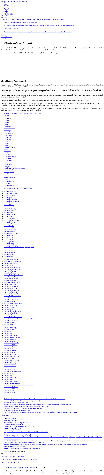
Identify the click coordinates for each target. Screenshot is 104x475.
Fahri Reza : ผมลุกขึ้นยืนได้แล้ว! (12, 430)
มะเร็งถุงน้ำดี (7, 151)
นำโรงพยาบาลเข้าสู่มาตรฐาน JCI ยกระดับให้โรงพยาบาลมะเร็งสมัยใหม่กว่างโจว (25, 408)
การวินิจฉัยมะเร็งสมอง (10, 280)
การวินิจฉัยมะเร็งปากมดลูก (11, 259)
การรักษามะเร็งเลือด (9, 390)
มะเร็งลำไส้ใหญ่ (8, 135)
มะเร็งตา (6, 175)
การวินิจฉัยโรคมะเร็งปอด (10, 263)
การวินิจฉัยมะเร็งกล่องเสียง (11, 320)
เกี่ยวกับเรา (34, 22)
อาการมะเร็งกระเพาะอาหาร (11, 201)
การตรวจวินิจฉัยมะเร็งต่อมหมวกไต (13, 317)
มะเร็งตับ (6, 124)
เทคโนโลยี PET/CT (39, 442)
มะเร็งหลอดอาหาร (9, 139)
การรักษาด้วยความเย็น (28, 25)
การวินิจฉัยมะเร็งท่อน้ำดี (10, 292)
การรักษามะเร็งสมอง (9, 348)
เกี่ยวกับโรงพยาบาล (10, 19)
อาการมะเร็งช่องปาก (9, 252)
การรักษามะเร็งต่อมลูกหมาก (11, 335)
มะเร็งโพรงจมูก (8, 158)
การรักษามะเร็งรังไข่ (9, 392)
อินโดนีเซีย (12, 448)
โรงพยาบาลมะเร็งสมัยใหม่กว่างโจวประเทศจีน (13, 456)
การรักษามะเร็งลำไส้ (9, 369)
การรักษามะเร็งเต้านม (9, 329)
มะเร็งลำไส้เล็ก (8, 160)
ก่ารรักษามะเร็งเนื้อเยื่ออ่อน (11, 387)
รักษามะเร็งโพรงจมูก (9, 358)
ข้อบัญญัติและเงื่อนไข (24, 459)
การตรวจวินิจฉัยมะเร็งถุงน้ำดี (11, 294)
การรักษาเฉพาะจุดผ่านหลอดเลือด (13, 25)
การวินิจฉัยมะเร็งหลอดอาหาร (11, 286)
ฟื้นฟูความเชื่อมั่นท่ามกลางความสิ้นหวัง (14, 424)
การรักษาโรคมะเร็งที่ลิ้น (10, 354)
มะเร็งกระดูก (7, 130)
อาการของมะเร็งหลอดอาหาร (11, 220)
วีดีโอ (16, 28)
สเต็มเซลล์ (57, 25)
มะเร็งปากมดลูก (8, 118)
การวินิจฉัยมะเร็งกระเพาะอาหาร (12, 269)
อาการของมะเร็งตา (9, 237)
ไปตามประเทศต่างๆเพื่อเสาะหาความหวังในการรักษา (18, 422)
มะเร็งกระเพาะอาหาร (9, 128)
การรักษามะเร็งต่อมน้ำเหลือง (11, 343)
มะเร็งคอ (6, 149)
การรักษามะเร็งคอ (9, 373)
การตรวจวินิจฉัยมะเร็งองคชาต (12, 282)
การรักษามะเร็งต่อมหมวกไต (11, 381)
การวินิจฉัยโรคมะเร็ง (15, 188)
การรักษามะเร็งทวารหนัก (10, 377)
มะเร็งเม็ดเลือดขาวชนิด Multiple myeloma (14, 168)
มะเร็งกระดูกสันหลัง (9, 172)
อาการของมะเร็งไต (9, 241)
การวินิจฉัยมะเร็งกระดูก (10, 271)
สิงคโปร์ (23, 448)
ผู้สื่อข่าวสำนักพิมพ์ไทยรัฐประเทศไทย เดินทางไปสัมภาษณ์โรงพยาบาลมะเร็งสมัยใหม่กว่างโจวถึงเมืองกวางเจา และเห (34, 399)
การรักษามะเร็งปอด (9, 331)
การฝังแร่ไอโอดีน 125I (40, 25)
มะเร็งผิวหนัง (7, 131)
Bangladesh (6, 9)
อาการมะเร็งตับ (8, 197)
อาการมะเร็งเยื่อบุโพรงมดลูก (11, 245)
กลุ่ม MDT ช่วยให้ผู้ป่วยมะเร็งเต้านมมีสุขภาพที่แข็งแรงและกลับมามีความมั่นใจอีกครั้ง (26, 406)
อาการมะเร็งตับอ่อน (9, 210)
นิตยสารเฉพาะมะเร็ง (9, 28)
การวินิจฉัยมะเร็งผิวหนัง (10, 273)
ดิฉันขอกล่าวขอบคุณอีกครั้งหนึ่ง (12, 428)
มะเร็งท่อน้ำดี (7, 145)
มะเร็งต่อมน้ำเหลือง (9, 133)
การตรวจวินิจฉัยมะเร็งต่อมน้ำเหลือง (13, 275)
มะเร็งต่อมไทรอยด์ (9, 185)
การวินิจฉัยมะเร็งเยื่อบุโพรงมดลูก (12, 305)
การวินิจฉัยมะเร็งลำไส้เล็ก (10, 313)
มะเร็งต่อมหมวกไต (9, 170)
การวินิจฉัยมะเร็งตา (9, 309)
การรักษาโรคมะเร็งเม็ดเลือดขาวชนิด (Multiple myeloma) (18, 385)
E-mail (2, 465)
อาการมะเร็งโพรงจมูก (10, 222)
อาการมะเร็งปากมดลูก (10, 191)
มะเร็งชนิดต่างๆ (6, 115)
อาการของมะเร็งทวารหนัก (11, 239)
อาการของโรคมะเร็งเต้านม (11, 193)
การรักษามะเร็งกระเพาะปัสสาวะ (12, 371)
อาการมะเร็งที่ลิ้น (8, 216)
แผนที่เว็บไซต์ (34, 459)
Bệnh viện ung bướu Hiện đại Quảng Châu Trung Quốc (14, 1)
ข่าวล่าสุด (28, 22)
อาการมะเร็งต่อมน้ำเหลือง (11, 207)
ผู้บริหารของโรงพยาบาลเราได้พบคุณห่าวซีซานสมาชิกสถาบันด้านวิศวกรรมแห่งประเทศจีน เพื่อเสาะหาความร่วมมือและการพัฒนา (38, 404)
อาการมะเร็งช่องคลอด (10, 229)
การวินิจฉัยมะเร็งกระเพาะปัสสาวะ (13, 303)
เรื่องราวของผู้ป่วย (21, 19)
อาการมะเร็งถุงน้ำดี (9, 228)
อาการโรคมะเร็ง (5, 188)
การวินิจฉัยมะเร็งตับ (9, 265)
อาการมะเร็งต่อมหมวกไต (10, 243)
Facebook (3, 462)
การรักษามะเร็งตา (8, 375)
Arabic (5, 12)
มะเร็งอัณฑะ (7, 166)
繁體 (11, 14)
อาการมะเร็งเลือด (8, 254)
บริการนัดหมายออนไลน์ (10, 32)
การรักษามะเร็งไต (8, 379)
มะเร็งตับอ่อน (7, 137)
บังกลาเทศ (34, 448)
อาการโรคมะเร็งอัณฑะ (10, 218)
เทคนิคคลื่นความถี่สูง (72, 440)
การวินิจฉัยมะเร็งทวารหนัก (11, 315)
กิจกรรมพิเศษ (55, 19)
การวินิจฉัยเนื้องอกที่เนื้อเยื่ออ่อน (12, 311)
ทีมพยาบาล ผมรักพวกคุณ (10, 418)
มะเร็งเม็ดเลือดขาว (9, 181)
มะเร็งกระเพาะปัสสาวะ (10, 156)
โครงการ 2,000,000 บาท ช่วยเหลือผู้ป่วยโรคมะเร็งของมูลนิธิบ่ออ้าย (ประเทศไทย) (25, 400)
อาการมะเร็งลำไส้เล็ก (9, 250)
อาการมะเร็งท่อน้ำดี (9, 226)
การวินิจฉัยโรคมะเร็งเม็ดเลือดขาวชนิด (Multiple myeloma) (19, 319)
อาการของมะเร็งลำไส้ (9, 231)
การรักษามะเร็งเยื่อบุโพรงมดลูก (12, 383)
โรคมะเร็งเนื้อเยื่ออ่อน (9, 177)
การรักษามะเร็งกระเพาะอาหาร (12, 337)
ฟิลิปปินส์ (28, 448)
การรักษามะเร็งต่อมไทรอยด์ (11, 360)
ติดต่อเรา (62, 19)
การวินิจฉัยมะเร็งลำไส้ (10, 301)
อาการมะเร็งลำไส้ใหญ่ (10, 208)
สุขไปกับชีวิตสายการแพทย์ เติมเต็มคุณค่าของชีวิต (17, 410)
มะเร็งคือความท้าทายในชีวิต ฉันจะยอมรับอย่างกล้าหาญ (19, 426)
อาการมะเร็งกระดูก (9, 203)
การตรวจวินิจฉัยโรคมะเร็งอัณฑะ (12, 296)
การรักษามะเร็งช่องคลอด (10, 367)
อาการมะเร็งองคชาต (9, 214)
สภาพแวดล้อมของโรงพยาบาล (17, 22)
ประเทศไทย (18, 448)
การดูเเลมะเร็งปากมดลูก (10, 327)
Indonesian (6, 6)
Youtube (18, 462)
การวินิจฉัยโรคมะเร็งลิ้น (10, 284)
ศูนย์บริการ (49, 19)
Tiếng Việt (6, 8)
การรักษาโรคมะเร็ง (26, 188)
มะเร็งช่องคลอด (8, 152)
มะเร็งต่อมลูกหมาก (9, 126)
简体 (8, 14)
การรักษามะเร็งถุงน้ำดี (10, 364)
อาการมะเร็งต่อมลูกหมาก (10, 199)
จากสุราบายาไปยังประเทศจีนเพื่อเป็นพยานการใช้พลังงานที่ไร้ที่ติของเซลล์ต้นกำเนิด (26, 432)
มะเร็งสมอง (7, 141)
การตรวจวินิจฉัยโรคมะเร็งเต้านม (12, 261)
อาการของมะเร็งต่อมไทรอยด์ (11, 224)
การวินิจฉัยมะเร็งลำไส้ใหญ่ (11, 276)
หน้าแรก (3, 19)
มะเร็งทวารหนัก (8, 164)
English (5, 4)
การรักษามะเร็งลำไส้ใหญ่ (10, 345)
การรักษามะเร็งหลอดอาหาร (11, 356)
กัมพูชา (39, 448)
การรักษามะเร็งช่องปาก (10, 366)
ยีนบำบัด (98, 440)
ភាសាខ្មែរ (6, 11)
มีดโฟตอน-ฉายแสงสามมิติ (19, 442)
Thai (5, 2)
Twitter (13, 462)
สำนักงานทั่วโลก (5, 16)
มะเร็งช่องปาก (7, 143)
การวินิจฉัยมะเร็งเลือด (9, 322)
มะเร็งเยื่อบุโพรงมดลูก (9, 147)
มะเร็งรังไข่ (7, 183)
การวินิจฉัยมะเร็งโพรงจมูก (11, 288)
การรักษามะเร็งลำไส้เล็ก (10, 389)
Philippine (6, 5)
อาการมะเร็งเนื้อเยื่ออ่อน (10, 249)
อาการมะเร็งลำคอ (8, 235)
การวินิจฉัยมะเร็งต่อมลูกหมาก (12, 267)
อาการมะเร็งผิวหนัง (9, 205)
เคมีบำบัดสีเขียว (30, 442)
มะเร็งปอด (6, 122)
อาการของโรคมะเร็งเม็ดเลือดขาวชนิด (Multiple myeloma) (19, 247)
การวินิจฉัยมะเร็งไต (9, 307)
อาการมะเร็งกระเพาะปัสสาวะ (11, 233)
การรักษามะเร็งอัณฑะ (10, 352)
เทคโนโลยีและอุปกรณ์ (32, 19)
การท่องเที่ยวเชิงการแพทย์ (64, 32)
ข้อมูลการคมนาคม (22, 32)
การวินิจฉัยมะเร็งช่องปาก (10, 298)
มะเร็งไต (6, 162)
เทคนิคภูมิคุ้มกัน (62, 440)
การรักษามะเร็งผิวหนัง (10, 341)
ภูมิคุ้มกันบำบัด (50, 25)
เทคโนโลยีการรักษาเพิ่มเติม (68, 25)
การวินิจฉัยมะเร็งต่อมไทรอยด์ (11, 290)
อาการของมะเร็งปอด (9, 195)
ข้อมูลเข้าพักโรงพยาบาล (33, 32)
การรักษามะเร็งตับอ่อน (10, 346)
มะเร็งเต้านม (7, 120)
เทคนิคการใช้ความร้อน (84, 440)
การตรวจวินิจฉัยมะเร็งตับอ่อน (11, 278)
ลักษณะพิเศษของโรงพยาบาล (48, 32)
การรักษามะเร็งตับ (8, 333)
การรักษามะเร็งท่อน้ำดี (10, 362)
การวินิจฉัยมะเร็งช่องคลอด (11, 299)
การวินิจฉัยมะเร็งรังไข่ (9, 324)
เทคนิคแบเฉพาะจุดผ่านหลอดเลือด (25, 440)
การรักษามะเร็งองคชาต (10, 350)
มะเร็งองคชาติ (7, 154)
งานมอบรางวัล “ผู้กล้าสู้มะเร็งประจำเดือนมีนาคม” (17, 402)
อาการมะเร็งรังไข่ (8, 256)
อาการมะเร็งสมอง (8, 212)
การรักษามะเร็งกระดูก (10, 339)
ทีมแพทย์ (6, 22)
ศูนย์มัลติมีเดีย (42, 19)
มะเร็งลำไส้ (7, 174)
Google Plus (9, 462)
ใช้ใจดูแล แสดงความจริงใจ (11, 420)
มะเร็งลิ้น (6, 179)
